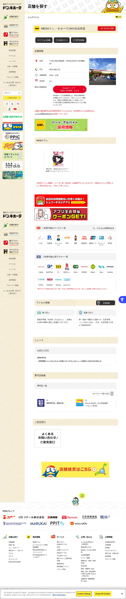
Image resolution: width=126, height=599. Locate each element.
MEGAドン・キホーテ (16, 550)
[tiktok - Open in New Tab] (9, 110)
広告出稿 (84, 566)
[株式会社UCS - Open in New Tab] (78, 525)
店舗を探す (75, 469)
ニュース (12, 61)
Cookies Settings (84, 594)
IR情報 (107, 548)
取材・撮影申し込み (87, 569)
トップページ (33, 17)
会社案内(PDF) (110, 542)
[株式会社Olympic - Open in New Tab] (69, 519)
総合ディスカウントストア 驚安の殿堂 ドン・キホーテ (12, 6)
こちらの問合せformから (44, 114)
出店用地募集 (85, 555)
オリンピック (13, 559)
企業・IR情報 (12, 66)
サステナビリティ (111, 550)
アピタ (11, 553)
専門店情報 (80, 40)
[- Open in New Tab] (61, 205)
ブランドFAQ (61, 569)
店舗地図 (106, 303)
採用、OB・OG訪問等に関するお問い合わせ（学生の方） (88, 574)
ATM (58, 547)
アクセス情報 (45, 40)
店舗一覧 (12, 545)
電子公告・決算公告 (111, 553)
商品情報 (12, 50)
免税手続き (60, 563)
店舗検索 (12, 542)
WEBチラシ (63, 40)
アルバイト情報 (12, 77)
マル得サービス (62, 555)
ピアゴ (11, 556)
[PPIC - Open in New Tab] (12, 139)
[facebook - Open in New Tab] (7, 105)
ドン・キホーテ (14, 548)
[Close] (122, 593)
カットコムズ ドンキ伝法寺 (96, 403)
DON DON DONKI (15, 562)
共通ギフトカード (63, 550)
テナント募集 (85, 558)
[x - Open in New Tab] (12, 105)
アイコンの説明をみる (105, 228)
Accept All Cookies (102, 594)
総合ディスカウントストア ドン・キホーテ (12, 215)
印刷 (119, 17)
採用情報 (12, 72)
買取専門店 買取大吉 (55, 403)
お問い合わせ (86, 537)
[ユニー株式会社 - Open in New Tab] (9, 519)
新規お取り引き (86, 547)
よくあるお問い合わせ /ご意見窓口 (12, 83)
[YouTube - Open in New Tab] (15, 110)
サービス (12, 56)
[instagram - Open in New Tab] (18, 105)
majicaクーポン (62, 553)
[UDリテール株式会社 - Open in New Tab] (31, 519)
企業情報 (108, 537)
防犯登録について (63, 566)
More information (59, 595)
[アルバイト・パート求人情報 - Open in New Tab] (61, 125)
